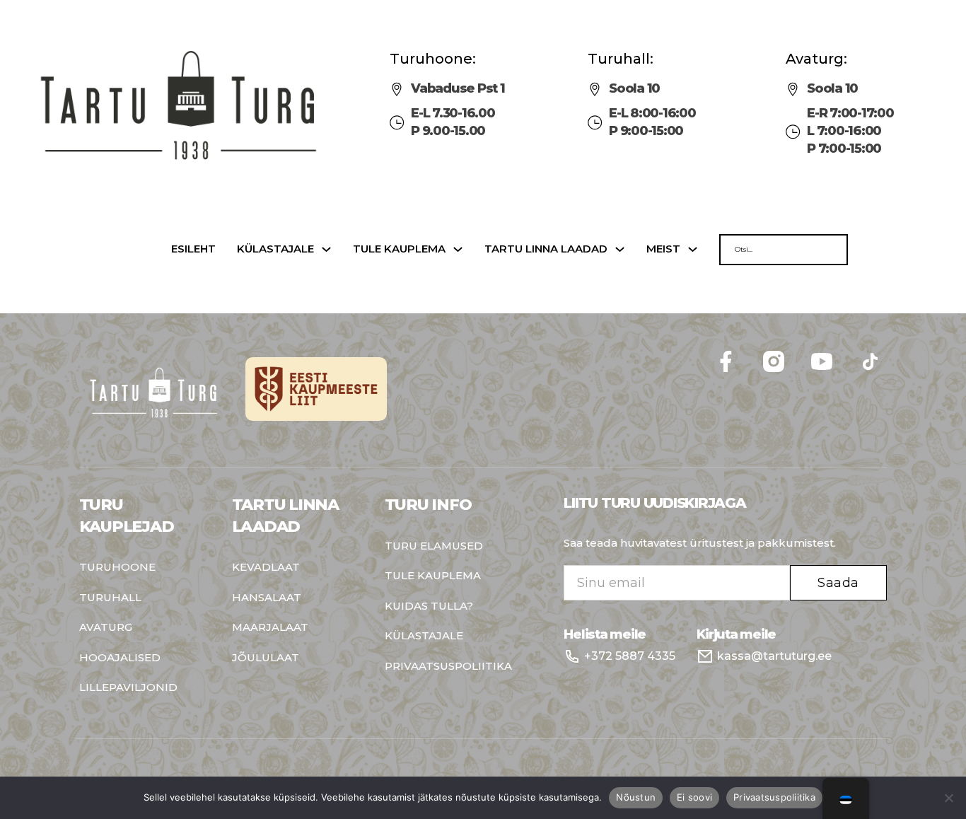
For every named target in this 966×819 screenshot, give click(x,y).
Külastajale (275, 249)
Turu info (428, 504)
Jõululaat (265, 658)
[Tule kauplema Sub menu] (458, 249)
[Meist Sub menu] (692, 249)
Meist (663, 249)
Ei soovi (694, 797)
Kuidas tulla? (429, 606)
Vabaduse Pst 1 (458, 88)
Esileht (193, 249)
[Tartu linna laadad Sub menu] (620, 249)
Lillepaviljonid (128, 688)
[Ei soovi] (948, 798)
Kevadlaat (266, 568)
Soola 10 (634, 88)
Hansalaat (266, 598)
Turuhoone (117, 568)
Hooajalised (120, 658)
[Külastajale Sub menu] (326, 249)
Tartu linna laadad (545, 249)
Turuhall (110, 598)
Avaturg (105, 628)
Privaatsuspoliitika (448, 667)
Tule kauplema (399, 249)
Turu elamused (434, 546)
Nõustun (636, 797)
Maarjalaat (270, 628)
